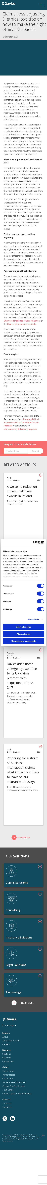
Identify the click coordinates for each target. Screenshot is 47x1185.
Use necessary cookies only (23, 641)
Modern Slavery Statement (14, 1082)
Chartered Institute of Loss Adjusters (22, 320)
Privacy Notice (8, 1074)
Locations (6, 1103)
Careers (6, 1044)
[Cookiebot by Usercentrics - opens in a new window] (33, 542)
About (5, 1036)
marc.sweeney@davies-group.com (20, 429)
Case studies (8, 1061)
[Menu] (41, 1)
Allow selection (23, 634)
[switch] (40, 594)
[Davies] (8, 3)
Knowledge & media (11, 1040)
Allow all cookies (23, 627)
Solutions (6, 1053)
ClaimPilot (6, 1057)
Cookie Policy (8, 1071)
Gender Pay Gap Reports (13, 1086)
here (43, 1135)
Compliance (7, 1078)
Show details (33, 619)
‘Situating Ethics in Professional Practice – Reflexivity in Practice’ (22, 422)
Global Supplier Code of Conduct (16, 1093)
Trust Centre (8, 1089)
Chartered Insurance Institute (21, 324)
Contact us (7, 1107)
